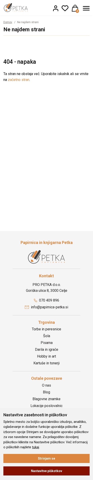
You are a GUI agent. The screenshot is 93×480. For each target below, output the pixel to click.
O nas (46, 385)
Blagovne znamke (46, 399)
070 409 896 (48, 300)
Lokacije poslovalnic (46, 406)
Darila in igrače (46, 349)
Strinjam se (46, 458)
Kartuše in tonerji (46, 363)
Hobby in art (46, 356)
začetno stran (18, 80)
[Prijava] (55, 8)
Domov (7, 22)
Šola (46, 336)
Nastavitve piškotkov (46, 471)
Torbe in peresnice (46, 329)
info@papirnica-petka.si (49, 307)
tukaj (35, 447)
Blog (46, 392)
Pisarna (47, 343)
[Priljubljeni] (65, 8)
